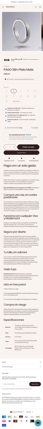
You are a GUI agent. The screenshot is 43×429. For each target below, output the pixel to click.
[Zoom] (40, 48)
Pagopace (7, 66)
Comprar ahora (21, 152)
